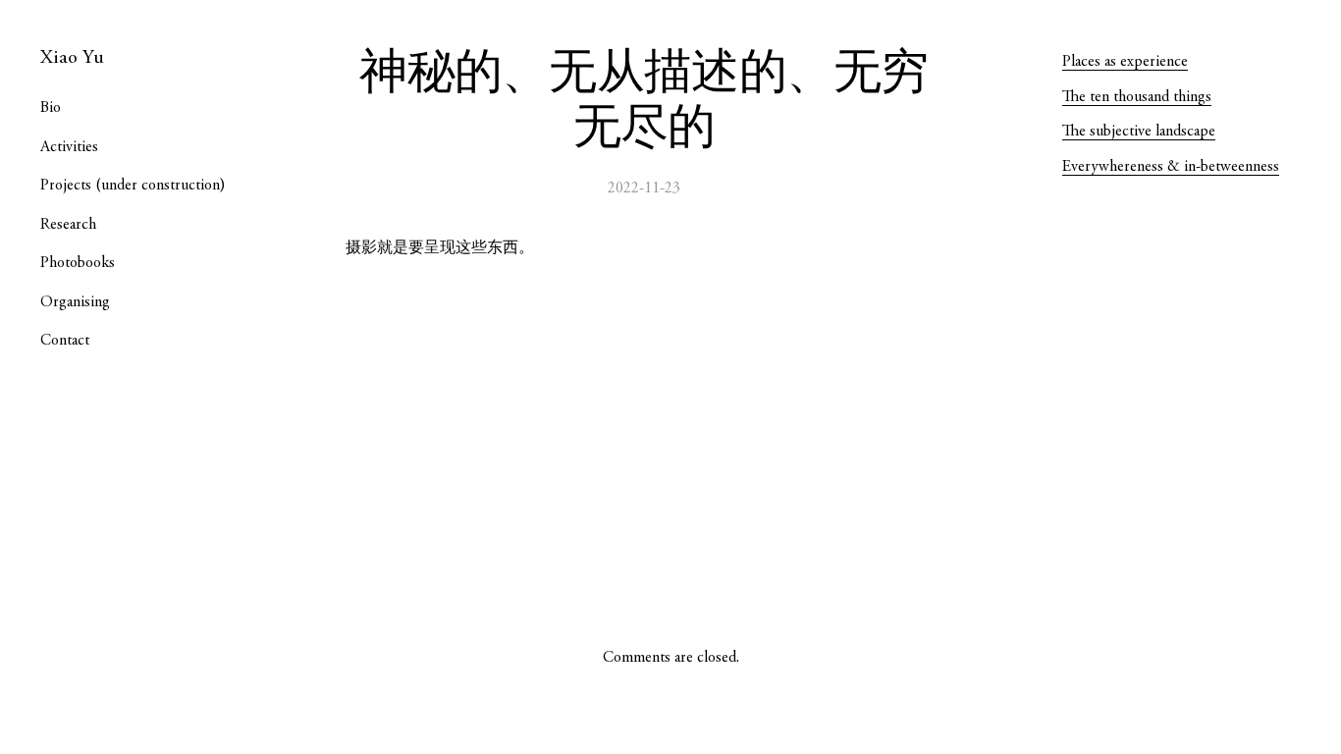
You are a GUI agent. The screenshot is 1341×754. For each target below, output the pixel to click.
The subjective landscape (1138, 131)
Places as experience (1125, 62)
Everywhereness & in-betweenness (1170, 167)
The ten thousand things (1136, 97)
